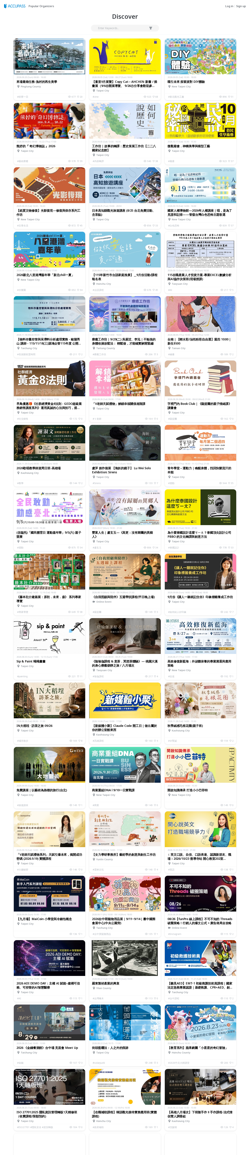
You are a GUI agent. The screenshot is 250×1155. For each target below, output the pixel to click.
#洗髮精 (172, 1127)
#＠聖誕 (172, 740)
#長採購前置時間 (26, 354)
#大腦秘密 (22, 869)
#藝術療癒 (22, 161)
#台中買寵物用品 (102, 934)
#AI (170, 290)
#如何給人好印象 (177, 612)
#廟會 (171, 161)
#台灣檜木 (98, 998)
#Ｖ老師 (97, 418)
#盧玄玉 (97, 547)
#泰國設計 (173, 547)
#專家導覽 (22, 612)
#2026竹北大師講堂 (178, 1062)
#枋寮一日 (22, 96)
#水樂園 (21, 290)
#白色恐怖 (173, 225)
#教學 (20, 483)
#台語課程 (98, 290)
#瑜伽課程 (98, 676)
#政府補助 (98, 1127)
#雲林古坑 (98, 869)
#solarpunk (99, 1062)
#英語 (171, 869)
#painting (22, 676)
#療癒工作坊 (99, 354)
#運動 (171, 483)
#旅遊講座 (22, 805)
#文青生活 (22, 225)
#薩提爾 (172, 418)
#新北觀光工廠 (176, 96)
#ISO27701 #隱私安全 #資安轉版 (35, 1127)
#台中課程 (173, 998)
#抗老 (171, 676)
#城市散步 (22, 740)
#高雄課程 (98, 740)
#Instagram (174, 934)
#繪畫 (171, 354)
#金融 (20, 1062)
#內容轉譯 (98, 161)
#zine (96, 96)
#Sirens (97, 483)
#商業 (96, 805)
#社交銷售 (22, 418)
